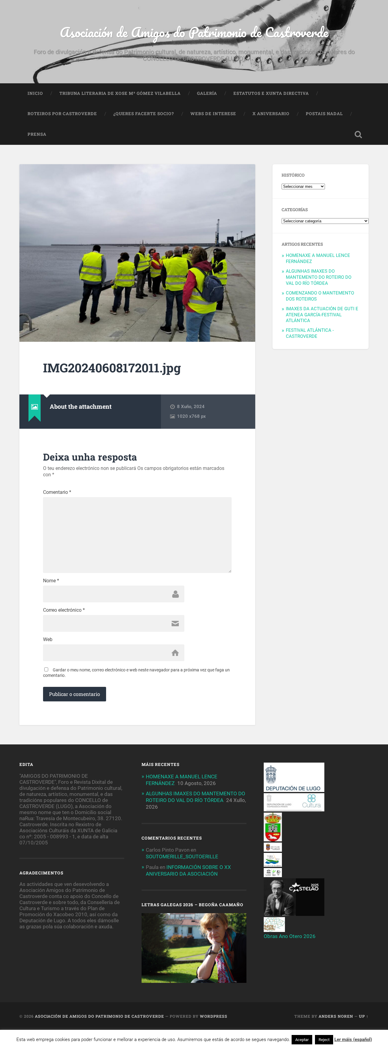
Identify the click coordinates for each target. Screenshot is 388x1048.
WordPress (213, 1016)
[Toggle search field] (358, 134)
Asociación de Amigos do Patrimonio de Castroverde (194, 32)
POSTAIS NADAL (324, 113)
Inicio (35, 93)
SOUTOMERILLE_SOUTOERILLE (182, 856)
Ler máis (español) (353, 1039)
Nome (51, 580)
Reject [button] (324, 1039)
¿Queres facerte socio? (143, 113)
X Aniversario (271, 113)
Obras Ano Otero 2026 (290, 936)
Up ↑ (364, 1016)
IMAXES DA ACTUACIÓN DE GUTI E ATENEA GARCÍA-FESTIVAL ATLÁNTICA (322, 315)
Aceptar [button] (302, 1039)
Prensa (37, 134)
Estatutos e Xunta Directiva (271, 93)
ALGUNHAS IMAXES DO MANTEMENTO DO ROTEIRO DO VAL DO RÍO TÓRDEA (318, 277)
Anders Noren (336, 1016)
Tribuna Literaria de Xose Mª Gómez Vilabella (120, 93)
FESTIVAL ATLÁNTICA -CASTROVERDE (310, 333)
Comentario (57, 492)
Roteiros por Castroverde (62, 113)
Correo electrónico (64, 610)
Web (47, 639)
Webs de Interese (213, 113)
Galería (207, 93)
